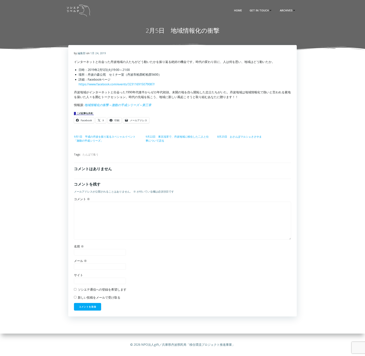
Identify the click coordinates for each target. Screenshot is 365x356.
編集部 (82, 53)
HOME (238, 10)
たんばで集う (90, 154)
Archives (286, 10)
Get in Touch (259, 10)
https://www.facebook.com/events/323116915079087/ (117, 84)
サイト (78, 275)
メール (80, 261)
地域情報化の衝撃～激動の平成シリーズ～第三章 (117, 105)
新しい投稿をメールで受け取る (99, 297)
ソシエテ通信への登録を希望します (101, 289)
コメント (82, 199)
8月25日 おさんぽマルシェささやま (239, 136)
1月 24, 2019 (98, 53)
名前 (79, 246)
